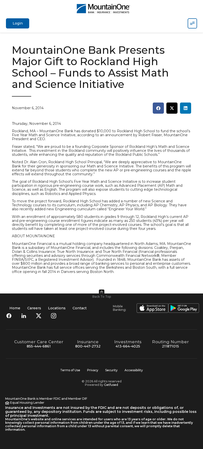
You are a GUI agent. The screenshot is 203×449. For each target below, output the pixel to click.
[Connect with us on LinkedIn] (24, 316)
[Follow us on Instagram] (53, 316)
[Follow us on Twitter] (39, 316)
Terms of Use (70, 370)
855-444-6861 (39, 346)
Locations (57, 308)
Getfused (111, 385)
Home (14, 308)
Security (111, 370)
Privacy (92, 370)
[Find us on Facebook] (9, 316)
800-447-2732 (88, 346)
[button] (158, 108)
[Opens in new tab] (150, 308)
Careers (34, 308)
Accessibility (134, 370)
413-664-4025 (128, 346)
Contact (80, 308)
